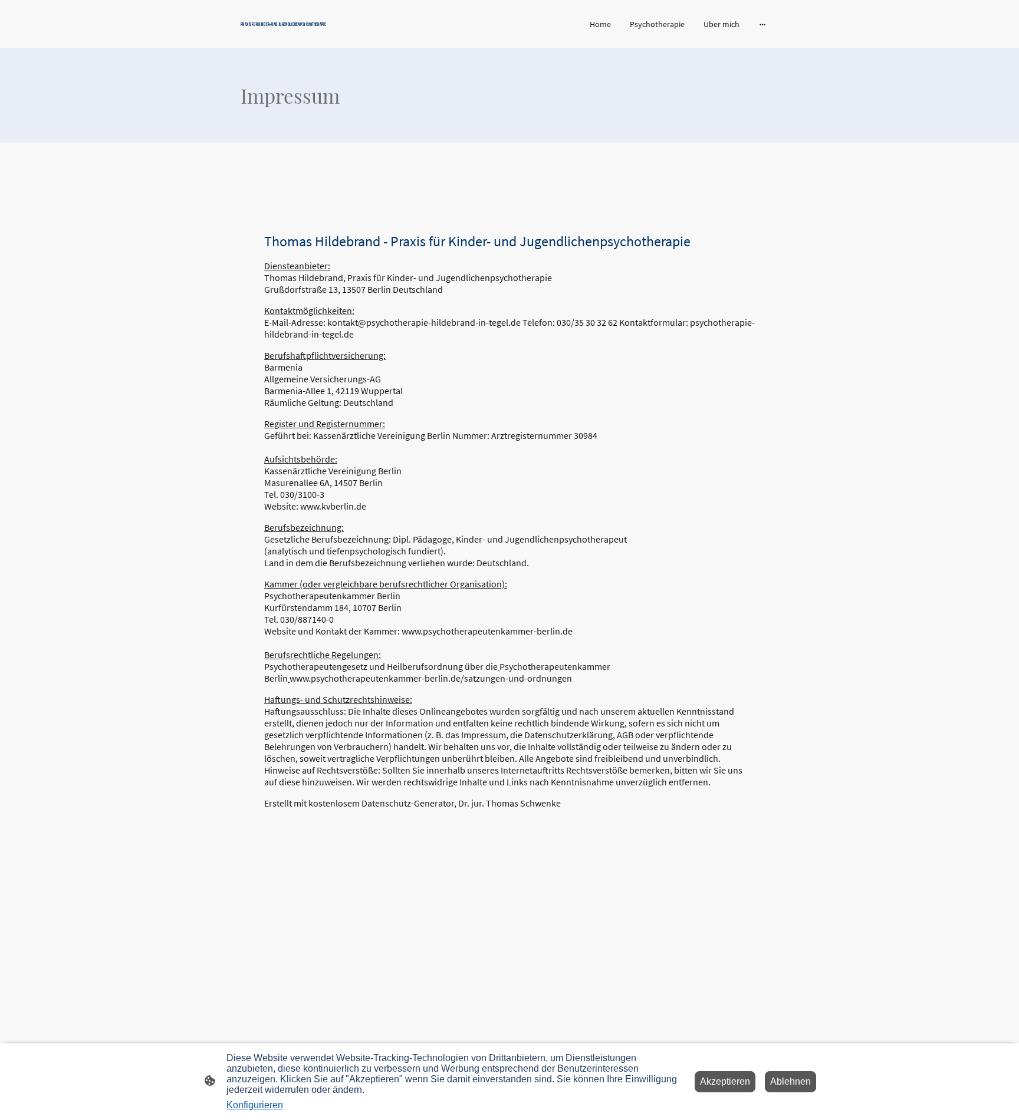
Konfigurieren (254, 1105)
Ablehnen (790, 1081)
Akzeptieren (725, 1081)
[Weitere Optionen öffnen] (762, 24)
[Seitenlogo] (327, 33)
